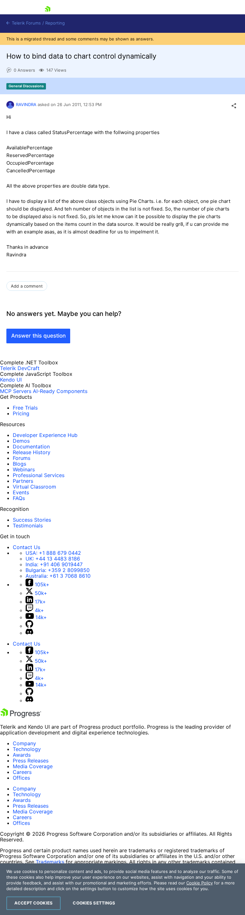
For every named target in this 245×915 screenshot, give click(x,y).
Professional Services (38, 475)
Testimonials (28, 525)
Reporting (55, 23)
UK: (53, 558)
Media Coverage (33, 766)
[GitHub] (29, 626)
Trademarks (50, 862)
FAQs (19, 498)
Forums (21, 458)
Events (21, 492)
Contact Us (26, 547)
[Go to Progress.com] (20, 716)
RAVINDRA (26, 104)
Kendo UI (11, 379)
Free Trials (25, 407)
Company (24, 743)
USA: (53, 553)
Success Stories (32, 520)
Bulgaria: (58, 570)
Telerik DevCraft (20, 368)
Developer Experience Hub (45, 435)
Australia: (58, 576)
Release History (31, 452)
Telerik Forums (26, 23)
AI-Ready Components (60, 391)
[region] (122, 889)
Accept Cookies (33, 902)
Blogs (19, 464)
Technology (27, 749)
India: (54, 564)
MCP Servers (15, 391)
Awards (22, 755)
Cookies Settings (94, 902)
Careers (22, 772)
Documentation (31, 446)
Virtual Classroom (34, 486)
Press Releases (30, 760)
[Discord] (29, 633)
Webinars (24, 469)
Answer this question (38, 335)
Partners (23, 481)
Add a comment (27, 286)
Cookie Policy (199, 882)
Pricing (21, 413)
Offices (21, 778)
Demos (21, 441)
